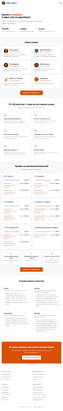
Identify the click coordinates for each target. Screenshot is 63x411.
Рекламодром (47, 180)
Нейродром (15, 231)
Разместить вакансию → (31, 93)
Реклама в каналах (38, 377)
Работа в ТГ (5, 399)
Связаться (36, 379)
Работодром (11, 3)
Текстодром (15, 180)
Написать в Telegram (31, 357)
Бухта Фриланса (47, 231)
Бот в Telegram (6, 379)
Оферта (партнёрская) (39, 397)
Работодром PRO (7, 377)
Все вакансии (5, 374)
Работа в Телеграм (48, 206)
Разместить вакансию (39, 374)
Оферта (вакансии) (38, 387)
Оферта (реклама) (38, 390)
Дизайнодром (16, 206)
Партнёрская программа (40, 394)
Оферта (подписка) (38, 392)
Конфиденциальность (39, 399)
